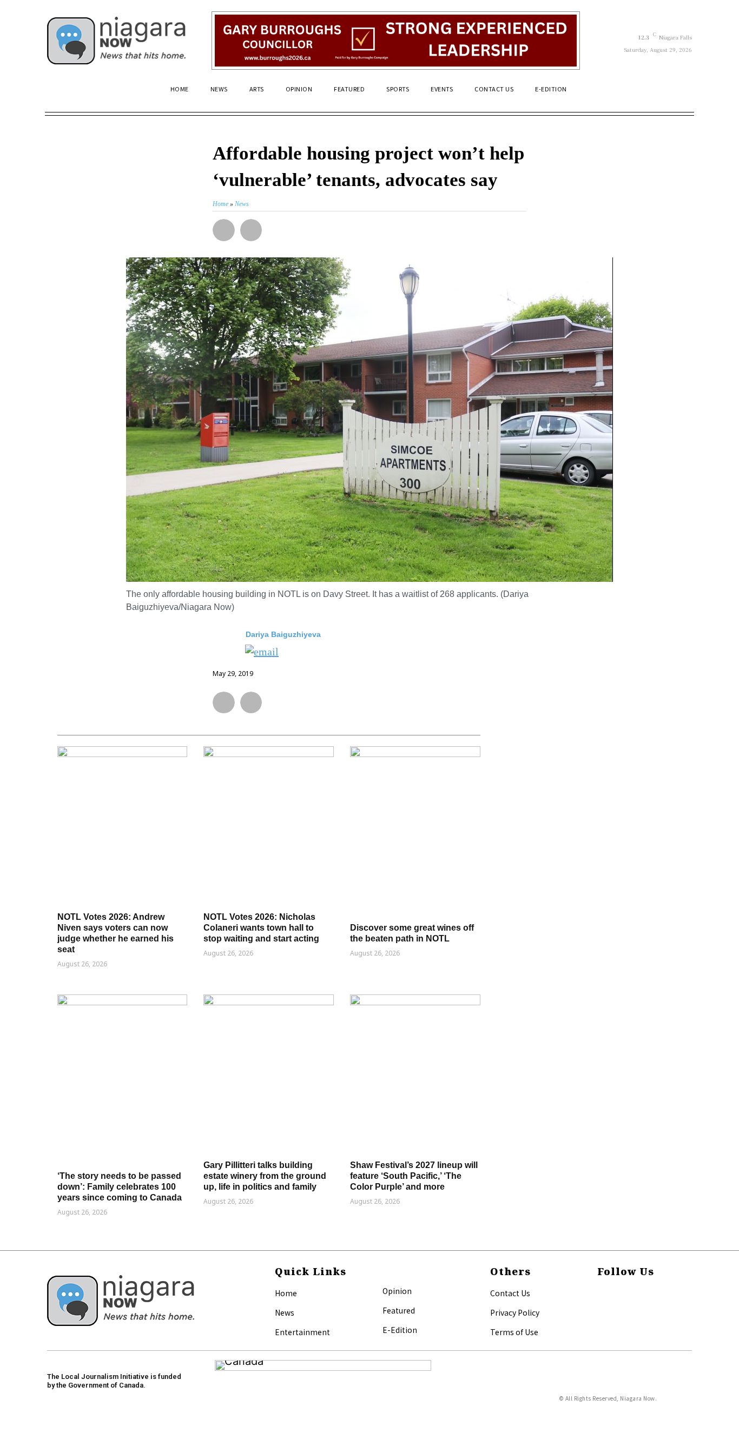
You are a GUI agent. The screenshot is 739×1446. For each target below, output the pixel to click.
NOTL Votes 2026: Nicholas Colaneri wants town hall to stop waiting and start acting (261, 927)
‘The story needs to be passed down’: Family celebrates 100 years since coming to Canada (119, 1186)
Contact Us (510, 1293)
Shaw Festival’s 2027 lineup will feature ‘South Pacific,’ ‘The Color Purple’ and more (414, 1175)
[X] (600, 1311)
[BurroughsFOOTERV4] (396, 41)
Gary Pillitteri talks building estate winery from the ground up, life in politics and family (264, 1175)
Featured (398, 1310)
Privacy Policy (514, 1312)
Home (286, 1293)
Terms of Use (514, 1331)
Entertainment (302, 1331)
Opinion (397, 1290)
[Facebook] (600, 1294)
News (284, 1312)
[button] (679, 94)
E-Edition (399, 1329)
